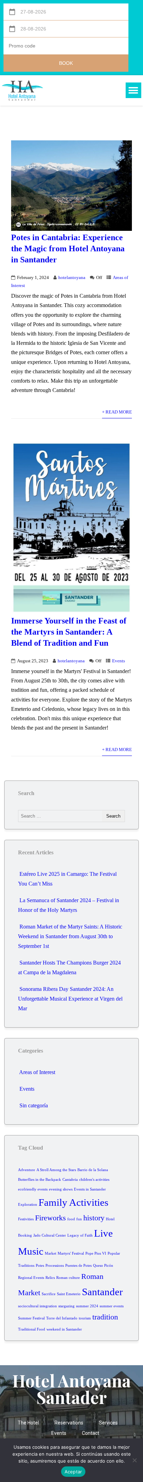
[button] (133, 90)
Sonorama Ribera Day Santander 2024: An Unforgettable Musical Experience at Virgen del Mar (70, 998)
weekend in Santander (64, 1329)
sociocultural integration (37, 1306)
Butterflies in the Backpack (39, 1180)
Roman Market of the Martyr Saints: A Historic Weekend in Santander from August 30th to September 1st (70, 936)
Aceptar (73, 1471)
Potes (40, 1265)
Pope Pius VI (95, 1253)
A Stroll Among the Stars (56, 1170)
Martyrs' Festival (71, 1253)
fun (79, 1219)
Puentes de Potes (78, 1265)
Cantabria (70, 1180)
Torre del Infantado (61, 1318)
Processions (54, 1265)
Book (66, 63)
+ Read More (117, 412)
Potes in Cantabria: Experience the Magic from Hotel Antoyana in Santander (68, 248)
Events (118, 661)
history (93, 1218)
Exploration (27, 1204)
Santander (102, 1291)
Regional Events (31, 1278)
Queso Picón (103, 1265)
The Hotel (28, 1423)
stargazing (66, 1306)
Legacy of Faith (80, 1235)
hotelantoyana (71, 277)
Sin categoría (33, 1105)
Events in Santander (90, 1189)
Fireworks (50, 1218)
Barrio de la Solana (92, 1170)
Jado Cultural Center (49, 1235)
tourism (85, 1318)
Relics (50, 1278)
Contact (90, 1433)
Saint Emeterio (69, 1294)
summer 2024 (87, 1306)
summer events (112, 1306)
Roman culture (68, 1278)
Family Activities (73, 1202)
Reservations (68, 1423)
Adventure (26, 1170)
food (71, 1219)
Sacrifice (49, 1294)
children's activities (94, 1180)
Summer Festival (31, 1318)
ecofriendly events (33, 1189)
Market (50, 1253)
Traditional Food (31, 1329)
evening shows (61, 1189)
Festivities (26, 1219)
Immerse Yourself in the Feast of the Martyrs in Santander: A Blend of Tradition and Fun (68, 631)
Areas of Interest (37, 1072)
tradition (105, 1317)
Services (108, 1423)
